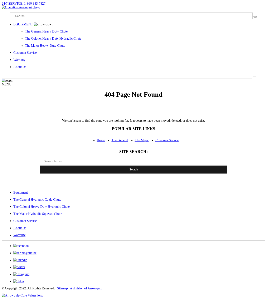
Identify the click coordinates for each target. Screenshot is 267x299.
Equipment (20, 192)
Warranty (19, 59)
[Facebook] (21, 246)
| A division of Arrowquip (85, 288)
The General (120, 140)
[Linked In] (20, 260)
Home (101, 140)
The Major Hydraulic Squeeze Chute (37, 213)
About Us (19, 67)
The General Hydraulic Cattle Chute (37, 199)
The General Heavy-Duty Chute (46, 31)
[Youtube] (25, 253)
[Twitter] (19, 267)
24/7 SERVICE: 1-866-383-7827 (23, 3)
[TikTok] (18, 281)
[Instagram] (21, 274)
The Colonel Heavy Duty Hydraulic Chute (53, 38)
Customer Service (25, 52)
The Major (142, 140)
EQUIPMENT (23, 24)
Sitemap (62, 288)
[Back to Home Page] (21, 7)
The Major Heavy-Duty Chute (45, 45)
